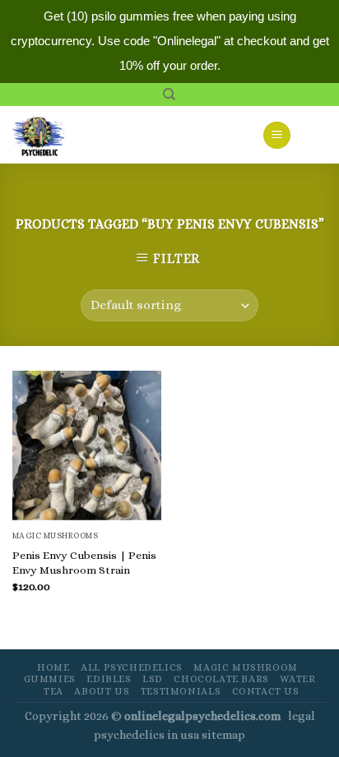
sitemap (223, 734)
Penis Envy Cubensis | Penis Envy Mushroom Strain (84, 562)
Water (297, 679)
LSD (152, 679)
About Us (101, 691)
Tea (53, 691)
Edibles (108, 679)
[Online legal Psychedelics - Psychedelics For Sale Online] (48, 135)
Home (53, 667)
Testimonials (181, 691)
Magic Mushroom (245, 667)
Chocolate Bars (221, 679)
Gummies (50, 679)
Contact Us (266, 691)
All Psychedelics (132, 667)
